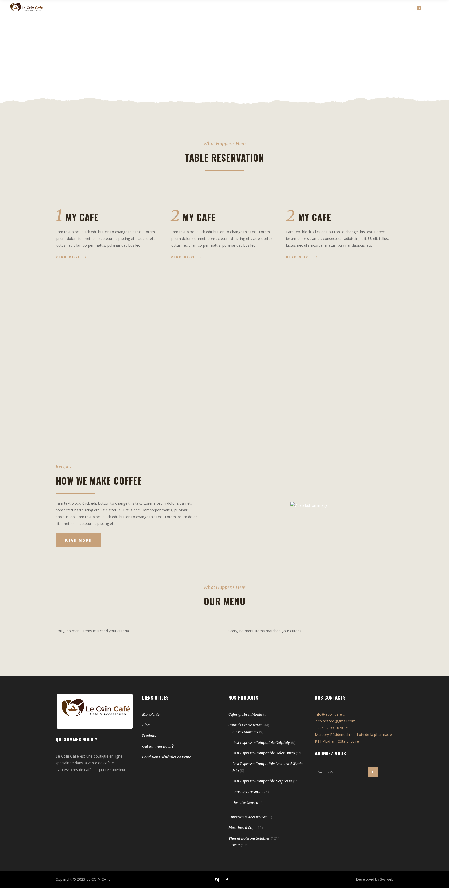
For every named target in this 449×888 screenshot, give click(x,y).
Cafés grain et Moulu (245, 714)
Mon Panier (151, 714)
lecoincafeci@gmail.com (335, 721)
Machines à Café (241, 827)
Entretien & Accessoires (247, 817)
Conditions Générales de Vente (166, 757)
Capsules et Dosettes (245, 725)
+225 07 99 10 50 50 (332, 727)
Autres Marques (245, 731)
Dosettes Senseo (245, 802)
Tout (236, 845)
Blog (146, 725)
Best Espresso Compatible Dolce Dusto (263, 753)
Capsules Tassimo (246, 792)
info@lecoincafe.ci (330, 714)
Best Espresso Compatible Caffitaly (261, 742)
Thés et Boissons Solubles (249, 838)
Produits (149, 735)
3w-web (386, 879)
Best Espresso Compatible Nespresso (262, 781)
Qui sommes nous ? (157, 746)
